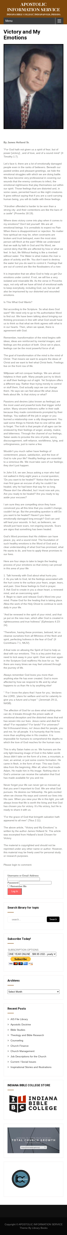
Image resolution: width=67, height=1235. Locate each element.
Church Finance (20, 1045)
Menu (9, 20)
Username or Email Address (23, 875)
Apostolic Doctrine (21, 1024)
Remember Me (18, 886)
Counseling (17, 1040)
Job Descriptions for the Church (28, 1056)
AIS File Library (19, 1019)
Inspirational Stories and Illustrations (31, 1067)
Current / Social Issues (23, 1061)
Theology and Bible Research (27, 1035)
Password (13, 882)
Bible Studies (18, 1029)
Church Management (22, 1051)
